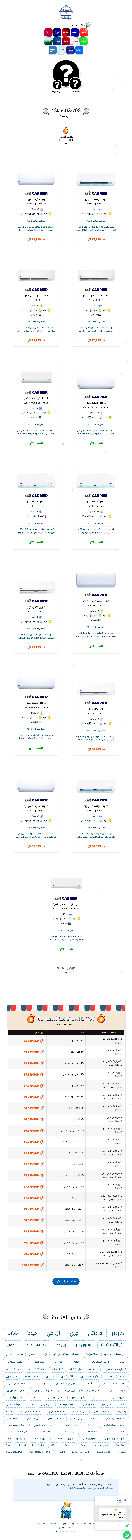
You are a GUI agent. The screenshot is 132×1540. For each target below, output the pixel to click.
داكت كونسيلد (66, 1404)
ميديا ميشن (40, 1384)
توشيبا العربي (13, 1404)
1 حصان (76, 1362)
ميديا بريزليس (71, 1425)
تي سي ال (46, 1404)
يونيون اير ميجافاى (16, 1438)
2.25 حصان (38, 1362)
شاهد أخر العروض (66, 1281)
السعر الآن (96, 443)
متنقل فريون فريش (16, 1390)
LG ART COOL (31, 1376)
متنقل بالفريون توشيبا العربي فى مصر (81, 1390)
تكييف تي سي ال (66, 41)
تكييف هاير (70, 50)
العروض (66, 1523)
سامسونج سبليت (14, 1452)
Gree (30, 1404)
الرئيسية (92, 1523)
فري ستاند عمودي (115, 1354)
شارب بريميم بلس (15, 1425)
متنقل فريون (67, 1376)
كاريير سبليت (119, 1432)
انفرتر (32, 1354)
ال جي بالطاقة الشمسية (18, 1432)
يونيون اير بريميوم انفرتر (40, 1452)
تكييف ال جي (48, 32)
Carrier (90, 1425)
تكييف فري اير (48, 41)
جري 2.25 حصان (79, 1411)
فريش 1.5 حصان (117, 1390)
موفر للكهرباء (87, 1404)
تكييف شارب (66, 32)
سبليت (109, 1376)
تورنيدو (62, 1345)
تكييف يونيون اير (83, 41)
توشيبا (122, 1404)
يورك (44, 1354)
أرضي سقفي (76, 1418)
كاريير (118, 1333)
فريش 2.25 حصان (102, 1411)
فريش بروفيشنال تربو (114, 1425)
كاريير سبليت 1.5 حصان (113, 1384)
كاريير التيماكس (55, 1397)
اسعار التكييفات (37, 1345)
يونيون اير (84, 1345)
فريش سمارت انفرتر (115, 1369)
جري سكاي (40, 1438)
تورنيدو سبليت (103, 1452)
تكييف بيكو (52, 50)
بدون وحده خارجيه (47, 1432)
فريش (95, 1333)
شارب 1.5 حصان (14, 1354)
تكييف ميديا (79, 50)
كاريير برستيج (89, 1438)
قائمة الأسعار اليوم (79, 1523)
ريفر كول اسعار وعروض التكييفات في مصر (66, 12)
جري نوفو (106, 1404)
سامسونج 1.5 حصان (94, 1432)
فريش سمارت (15, 1362)
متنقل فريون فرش (44, 1390)
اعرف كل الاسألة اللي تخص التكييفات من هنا (92, 1488)
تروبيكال (22, 1445)
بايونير (94, 1418)
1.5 (33, 1445)
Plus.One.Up (70, 1531)
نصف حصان (98, 1397)
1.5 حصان (12, 1345)
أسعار (83, 1445)
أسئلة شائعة (55, 1523)
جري (73, 1333)
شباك (90, 1384)
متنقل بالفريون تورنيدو (66, 1354)
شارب (12, 1333)
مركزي (122, 1376)
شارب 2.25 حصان (36, 1369)
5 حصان (50, 1376)
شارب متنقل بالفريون (115, 1438)
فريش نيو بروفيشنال (115, 1418)
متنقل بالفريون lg (56, 1411)
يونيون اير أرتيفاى (15, 1397)
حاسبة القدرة (42, 1523)
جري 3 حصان (120, 1445)
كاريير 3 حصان (118, 1397)
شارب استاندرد (78, 1397)
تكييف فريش (83, 32)
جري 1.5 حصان (33, 1418)
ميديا (32, 1333)
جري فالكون (12, 1418)
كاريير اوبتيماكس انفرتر (30, 1411)
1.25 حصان (57, 1369)
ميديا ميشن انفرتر (16, 1383)
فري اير (58, 1362)
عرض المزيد (66, 968)
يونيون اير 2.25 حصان (66, 1384)
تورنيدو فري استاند (81, 1452)
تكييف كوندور (57, 41)
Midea (53, 1445)
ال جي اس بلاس (100, 1445)
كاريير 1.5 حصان (55, 1418)
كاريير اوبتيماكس (100, 1362)
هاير (122, 1362)
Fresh (9, 1411)
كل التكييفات (113, 1345)
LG (42, 1445)
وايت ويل (121, 1411)
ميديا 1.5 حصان (13, 1369)
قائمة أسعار (66, 138)
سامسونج (92, 1354)
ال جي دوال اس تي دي (44, 1425)
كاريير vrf (121, 1452)
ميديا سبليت (68, 1445)
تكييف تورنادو (74, 41)
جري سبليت (70, 1432)
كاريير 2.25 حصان (90, 1376)
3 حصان (93, 1369)
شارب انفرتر (76, 1369)
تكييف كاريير (57, 32)
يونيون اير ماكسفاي (64, 1438)
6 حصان (61, 1452)
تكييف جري (74, 32)
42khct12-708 (66, 111)
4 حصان (35, 1397)
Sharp (8, 1445)
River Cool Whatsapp (127, 1535)
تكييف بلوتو (61, 50)
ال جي (53, 1333)
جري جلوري (11, 1376)
